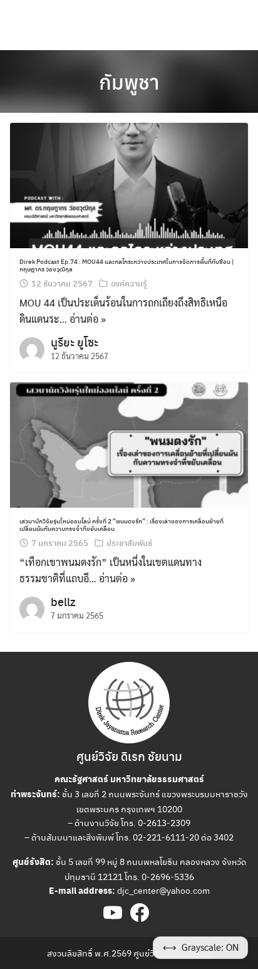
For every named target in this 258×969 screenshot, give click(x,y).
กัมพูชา (129, 81)
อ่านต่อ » (88, 318)
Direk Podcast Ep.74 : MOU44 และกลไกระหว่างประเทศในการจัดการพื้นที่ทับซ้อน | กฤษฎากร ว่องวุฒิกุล (126, 265)
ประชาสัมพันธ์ (129, 542)
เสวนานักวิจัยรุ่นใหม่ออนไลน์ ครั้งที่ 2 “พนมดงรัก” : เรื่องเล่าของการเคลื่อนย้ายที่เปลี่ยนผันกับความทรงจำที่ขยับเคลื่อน (121, 524)
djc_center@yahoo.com (163, 890)
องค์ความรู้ (129, 283)
